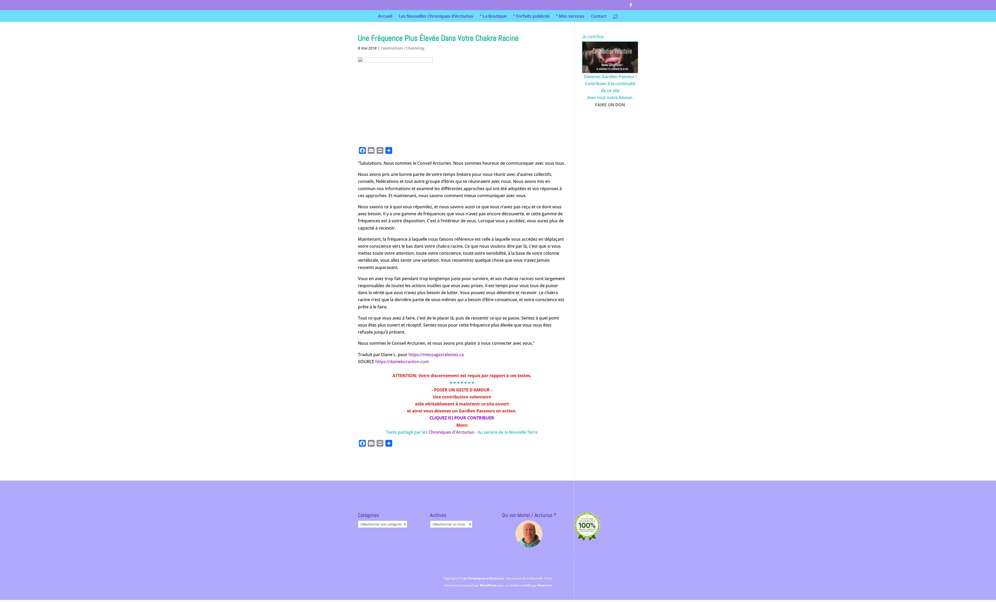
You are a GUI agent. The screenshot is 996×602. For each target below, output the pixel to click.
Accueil (385, 16)
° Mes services (570, 16)
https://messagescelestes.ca (436, 354)
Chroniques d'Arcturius (451, 432)
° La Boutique (493, 16)
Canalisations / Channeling (402, 48)
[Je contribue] (610, 57)
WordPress (488, 585)
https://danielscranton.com (402, 361)
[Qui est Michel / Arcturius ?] (529, 534)
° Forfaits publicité (531, 16)
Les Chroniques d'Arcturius (483, 578)
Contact (598, 16)
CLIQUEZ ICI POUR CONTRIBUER (462, 418)
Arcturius (545, 585)
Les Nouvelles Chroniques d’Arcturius (436, 16)
